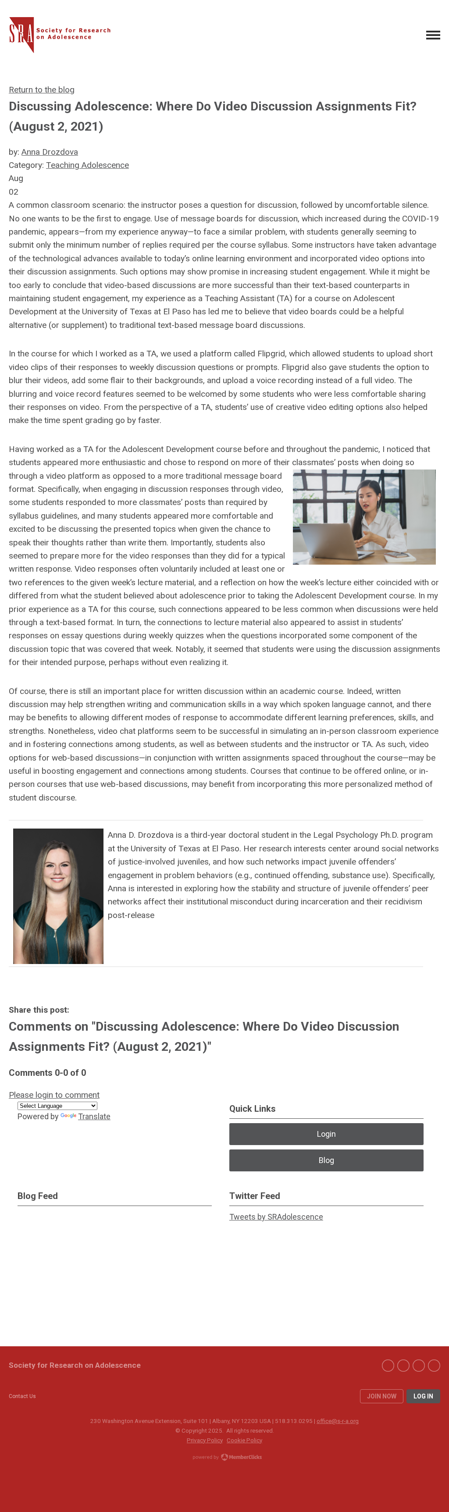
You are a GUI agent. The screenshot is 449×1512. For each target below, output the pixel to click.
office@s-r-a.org (338, 1420)
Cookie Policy (244, 1440)
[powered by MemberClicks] (224, 1458)
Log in (423, 1396)
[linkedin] (419, 1365)
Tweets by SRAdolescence (276, 1216)
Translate (94, 1116)
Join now (381, 1396)
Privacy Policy (205, 1440)
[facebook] (388, 1365)
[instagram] (434, 1365)
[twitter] (403, 1365)
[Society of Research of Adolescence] (63, 35)
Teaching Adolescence (87, 165)
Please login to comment (54, 1095)
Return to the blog (42, 90)
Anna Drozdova (49, 152)
